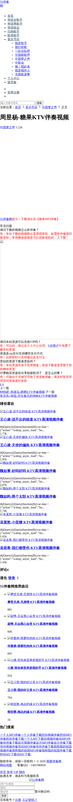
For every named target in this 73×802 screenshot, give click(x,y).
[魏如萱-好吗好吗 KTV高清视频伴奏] (25, 462)
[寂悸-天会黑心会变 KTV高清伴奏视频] (33, 616)
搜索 (39, 103)
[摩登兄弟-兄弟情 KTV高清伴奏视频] (32, 594)
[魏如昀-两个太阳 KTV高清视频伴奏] (25, 488)
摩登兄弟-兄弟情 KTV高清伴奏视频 (31, 601)
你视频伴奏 (51, 738)
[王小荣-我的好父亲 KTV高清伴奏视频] (33, 682)
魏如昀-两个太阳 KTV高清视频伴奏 (28, 496)
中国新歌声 (22, 54)
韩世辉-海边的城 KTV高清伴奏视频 (31, 711)
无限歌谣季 (22, 74)
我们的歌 (21, 47)
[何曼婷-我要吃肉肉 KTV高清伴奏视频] (33, 638)
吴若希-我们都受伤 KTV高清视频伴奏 (30, 548)
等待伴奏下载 (45, 746)
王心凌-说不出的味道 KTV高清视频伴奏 (31, 419)
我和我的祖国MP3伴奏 (27, 750)
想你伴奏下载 (15, 738)
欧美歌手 (13, 35)
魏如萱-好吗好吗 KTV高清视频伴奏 (28, 471)
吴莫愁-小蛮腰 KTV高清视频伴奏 (26, 522)
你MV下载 (24, 754)
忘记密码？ (29, 799)
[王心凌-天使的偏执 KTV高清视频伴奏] (26, 437)
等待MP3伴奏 (27, 746)
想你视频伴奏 (51, 734)
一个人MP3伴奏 (10, 734)
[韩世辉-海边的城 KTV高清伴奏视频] (32, 704)
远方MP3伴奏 (45, 742)
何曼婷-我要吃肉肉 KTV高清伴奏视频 (32, 646)
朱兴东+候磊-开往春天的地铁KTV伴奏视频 (28, 395)
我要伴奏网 (53, 761)
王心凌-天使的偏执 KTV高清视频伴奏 (30, 445)
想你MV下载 (8, 754)
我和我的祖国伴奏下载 (57, 750)
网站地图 (6, 765)
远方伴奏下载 (63, 742)
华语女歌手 (14, 19)
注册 (18, 799)
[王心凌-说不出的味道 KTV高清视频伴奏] (28, 411)
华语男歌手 (14, 23)
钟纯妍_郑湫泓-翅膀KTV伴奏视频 (22, 391)
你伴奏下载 (10, 742)
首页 (10, 15)
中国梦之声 (22, 58)
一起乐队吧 (22, 51)
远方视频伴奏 (27, 742)
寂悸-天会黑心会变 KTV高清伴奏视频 (32, 623)
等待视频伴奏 (9, 746)
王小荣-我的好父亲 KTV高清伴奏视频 (32, 690)
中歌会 (19, 62)
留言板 (11, 82)
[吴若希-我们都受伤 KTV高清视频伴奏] (26, 539)
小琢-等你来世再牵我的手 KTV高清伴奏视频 (37, 667)
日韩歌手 (13, 31)
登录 (11, 578)
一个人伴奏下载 (31, 734)
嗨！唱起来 (22, 66)
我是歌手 (21, 43)
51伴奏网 (6, 219)
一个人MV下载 (34, 738)
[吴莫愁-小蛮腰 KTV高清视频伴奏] (23, 514)
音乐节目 (13, 39)
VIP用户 (53, 345)
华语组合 (13, 27)
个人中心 (13, 78)
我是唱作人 (22, 70)
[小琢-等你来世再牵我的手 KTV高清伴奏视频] (38, 660)
